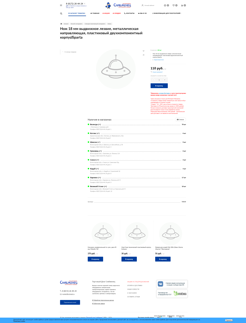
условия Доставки (164, 93)
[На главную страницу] (122, 5)
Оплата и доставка (134, 285)
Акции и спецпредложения (138, 282)
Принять (229, 320)
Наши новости (133, 289)
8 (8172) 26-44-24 (74, 3)
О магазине (132, 293)
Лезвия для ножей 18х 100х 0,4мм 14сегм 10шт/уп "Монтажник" (169, 248)
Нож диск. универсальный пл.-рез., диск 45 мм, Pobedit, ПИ (102, 248)
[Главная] (61, 24)
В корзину (159, 86)
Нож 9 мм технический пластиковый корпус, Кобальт (136, 248)
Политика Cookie (19, 321)
